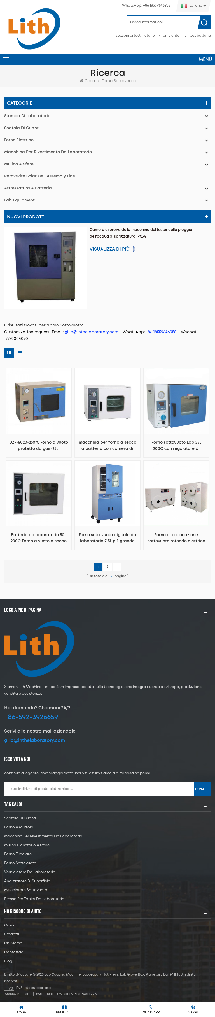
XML (39, 994)
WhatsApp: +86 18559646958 (146, 5)
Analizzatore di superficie (27, 881)
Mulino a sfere (19, 164)
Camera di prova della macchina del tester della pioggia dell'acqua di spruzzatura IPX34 (141, 233)
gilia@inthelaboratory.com (34, 740)
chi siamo (13, 943)
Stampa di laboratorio (27, 116)
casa (9, 925)
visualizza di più (110, 249)
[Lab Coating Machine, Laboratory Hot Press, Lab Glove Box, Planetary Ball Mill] (34, 28)
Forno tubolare (18, 854)
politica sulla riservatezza (72, 994)
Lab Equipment (19, 200)
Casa (90, 81)
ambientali (172, 35)
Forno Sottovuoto (20, 863)
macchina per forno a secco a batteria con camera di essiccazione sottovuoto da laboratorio (107, 446)
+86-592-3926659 (31, 717)
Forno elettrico (19, 140)
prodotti (11, 934)
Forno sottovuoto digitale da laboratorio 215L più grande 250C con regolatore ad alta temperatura (107, 538)
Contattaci (14, 952)
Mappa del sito (18, 994)
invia (199, 789)
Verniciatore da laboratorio (29, 872)
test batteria (200, 35)
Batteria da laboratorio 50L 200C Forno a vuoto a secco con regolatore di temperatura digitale (39, 538)
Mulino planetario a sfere (27, 845)
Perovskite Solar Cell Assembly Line (39, 176)
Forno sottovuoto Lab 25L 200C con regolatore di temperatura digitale (176, 446)
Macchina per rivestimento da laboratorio (48, 152)
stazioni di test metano (135, 35)
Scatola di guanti (22, 128)
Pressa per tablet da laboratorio (34, 899)
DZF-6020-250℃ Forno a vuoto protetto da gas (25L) (38, 446)
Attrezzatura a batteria (28, 188)
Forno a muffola (18, 827)
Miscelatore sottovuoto (25, 890)
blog (8, 961)
